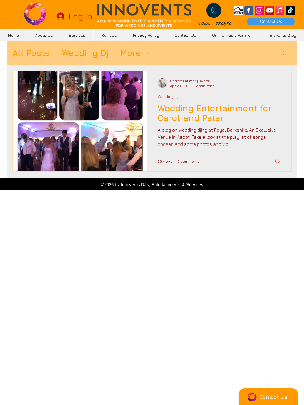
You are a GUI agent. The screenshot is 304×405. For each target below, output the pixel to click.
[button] (284, 53)
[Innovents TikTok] (290, 10)
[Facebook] (248, 10)
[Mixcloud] (238, 10)
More (130, 53)
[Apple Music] (280, 10)
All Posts (31, 53)
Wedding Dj (85, 53)
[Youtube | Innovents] (269, 10)
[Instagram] (259, 10)
